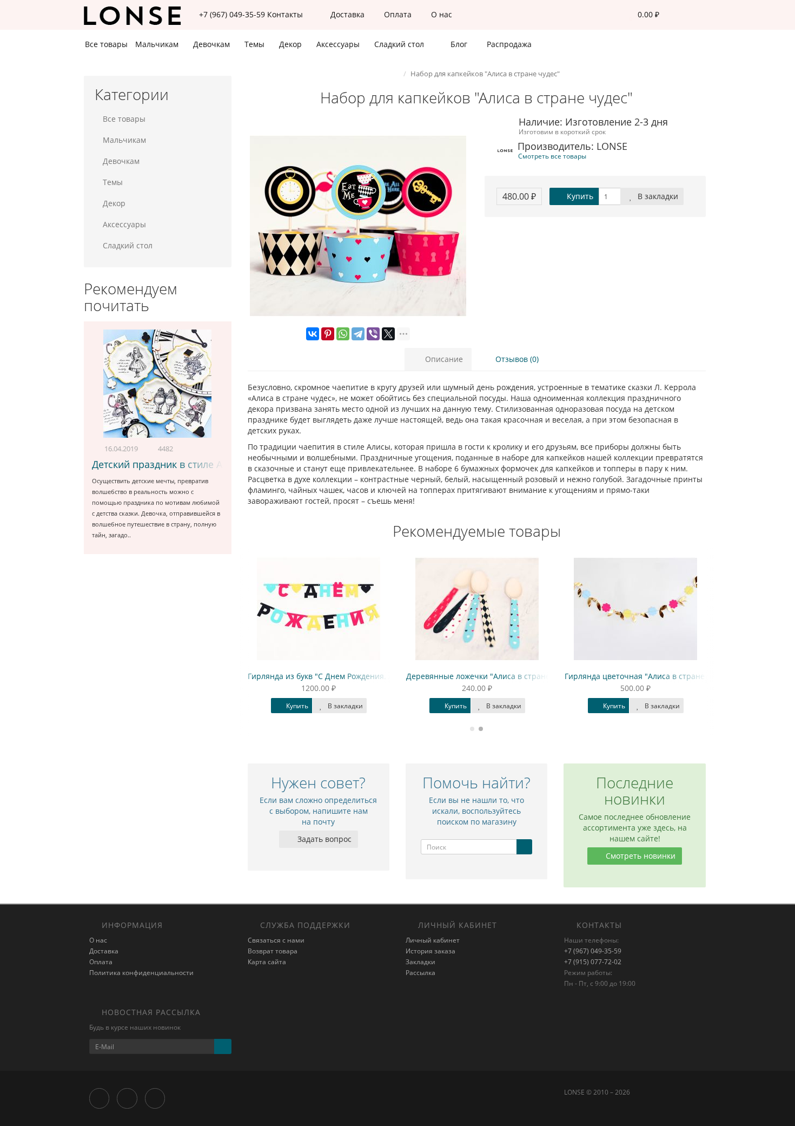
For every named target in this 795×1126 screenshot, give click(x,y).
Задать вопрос (323, 839)
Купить (579, 196)
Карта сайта (267, 961)
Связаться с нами (276, 940)
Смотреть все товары (552, 156)
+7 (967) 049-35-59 (592, 951)
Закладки (420, 961)
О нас (440, 14)
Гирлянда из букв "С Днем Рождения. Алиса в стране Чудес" (360, 676)
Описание (443, 359)
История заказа (430, 951)
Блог (457, 44)
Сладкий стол (400, 44)
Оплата (397, 14)
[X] (388, 333)
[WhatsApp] (342, 333)
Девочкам (212, 44)
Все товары (106, 44)
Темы (255, 44)
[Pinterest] (327, 333)
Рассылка (420, 972)
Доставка (346, 14)
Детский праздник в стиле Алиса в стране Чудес (204, 464)
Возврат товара (272, 951)
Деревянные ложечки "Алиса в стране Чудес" (491, 676)
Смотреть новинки (639, 856)
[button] (641, 15)
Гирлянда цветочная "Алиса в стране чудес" (648, 676)
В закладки (656, 196)
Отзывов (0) (516, 359)
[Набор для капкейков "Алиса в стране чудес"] (358, 226)
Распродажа (508, 44)
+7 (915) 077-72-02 (592, 961)
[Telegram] (358, 333)
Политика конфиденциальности (141, 972)
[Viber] (373, 333)
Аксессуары (339, 44)
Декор (291, 44)
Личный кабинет (433, 940)
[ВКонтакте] (312, 333)
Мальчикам (158, 44)
